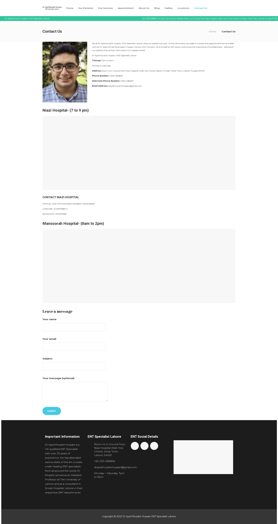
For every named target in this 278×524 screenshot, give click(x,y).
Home (69, 8)
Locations (183, 8)
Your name (49, 319)
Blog (157, 8)
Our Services (105, 8)
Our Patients (85, 8)
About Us (144, 8)
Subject (47, 358)
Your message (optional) (58, 378)
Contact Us (200, 8)
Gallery (169, 8)
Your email (49, 338)
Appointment (126, 8)
